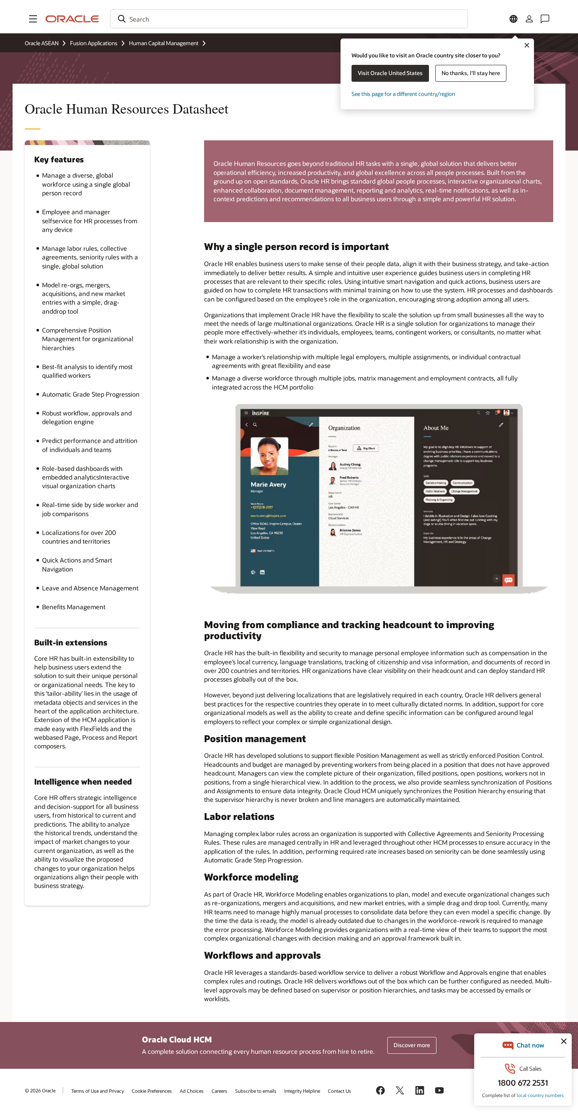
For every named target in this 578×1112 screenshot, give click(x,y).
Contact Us (339, 1091)
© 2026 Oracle (40, 1090)
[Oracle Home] (72, 19)
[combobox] (289, 18)
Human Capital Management (164, 43)
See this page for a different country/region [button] (403, 93)
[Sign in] (529, 19)
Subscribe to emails (255, 1091)
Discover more (412, 1045)
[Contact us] (545, 19)
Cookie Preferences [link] (152, 1091)
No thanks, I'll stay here (471, 73)
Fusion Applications (94, 43)
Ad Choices (192, 1091)
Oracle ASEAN (42, 43)
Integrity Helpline (302, 1091)
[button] (33, 19)
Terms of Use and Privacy (97, 1091)
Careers (219, 1091)
